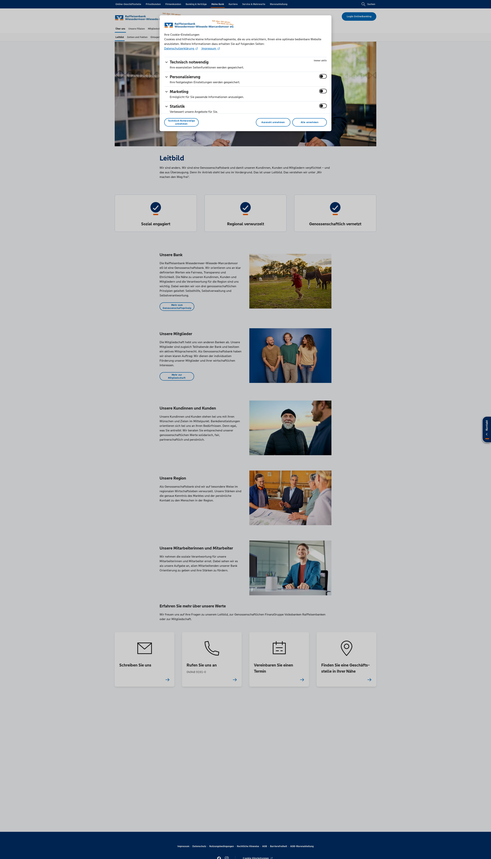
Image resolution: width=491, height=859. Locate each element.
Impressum (209, 48)
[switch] (323, 76)
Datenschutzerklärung (179, 48)
